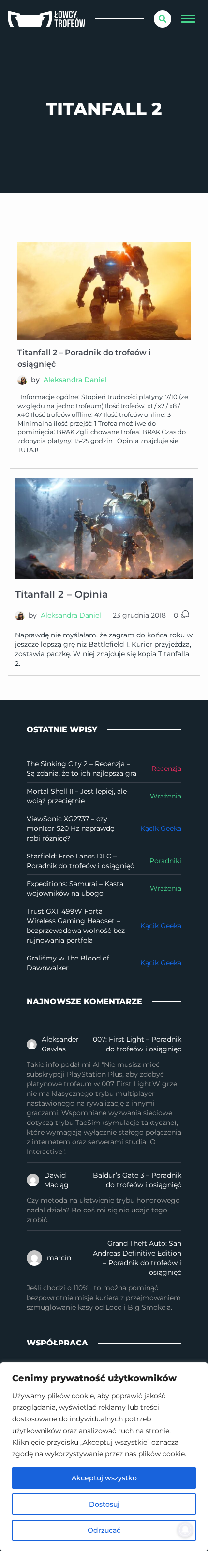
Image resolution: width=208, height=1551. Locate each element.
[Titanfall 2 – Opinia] (104, 528)
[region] (104, 1456)
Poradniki (165, 861)
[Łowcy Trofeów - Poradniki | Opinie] (46, 19)
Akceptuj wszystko (104, 1478)
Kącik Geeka (160, 828)
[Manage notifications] (185, 1529)
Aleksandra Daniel (75, 379)
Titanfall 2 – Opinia (61, 594)
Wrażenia (165, 796)
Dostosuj (104, 1504)
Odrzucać (104, 1530)
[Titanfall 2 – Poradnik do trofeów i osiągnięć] (104, 291)
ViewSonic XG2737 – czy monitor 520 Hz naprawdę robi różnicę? (70, 828)
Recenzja (166, 768)
